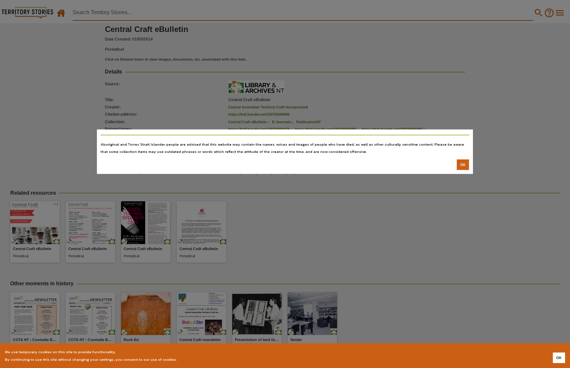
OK (463, 165)
